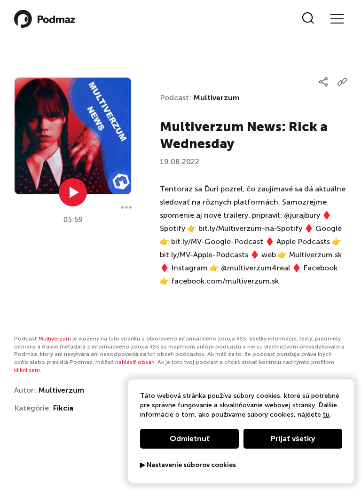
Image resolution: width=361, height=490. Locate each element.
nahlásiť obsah (135, 362)
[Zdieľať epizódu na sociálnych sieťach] (323, 82)
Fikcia (63, 407)
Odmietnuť (190, 438)
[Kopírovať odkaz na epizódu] (342, 82)
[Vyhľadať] (308, 19)
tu (326, 415)
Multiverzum (216, 97)
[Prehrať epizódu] (73, 192)
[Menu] (336, 18)
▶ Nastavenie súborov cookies (188, 465)
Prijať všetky (293, 438)
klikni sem (27, 370)
